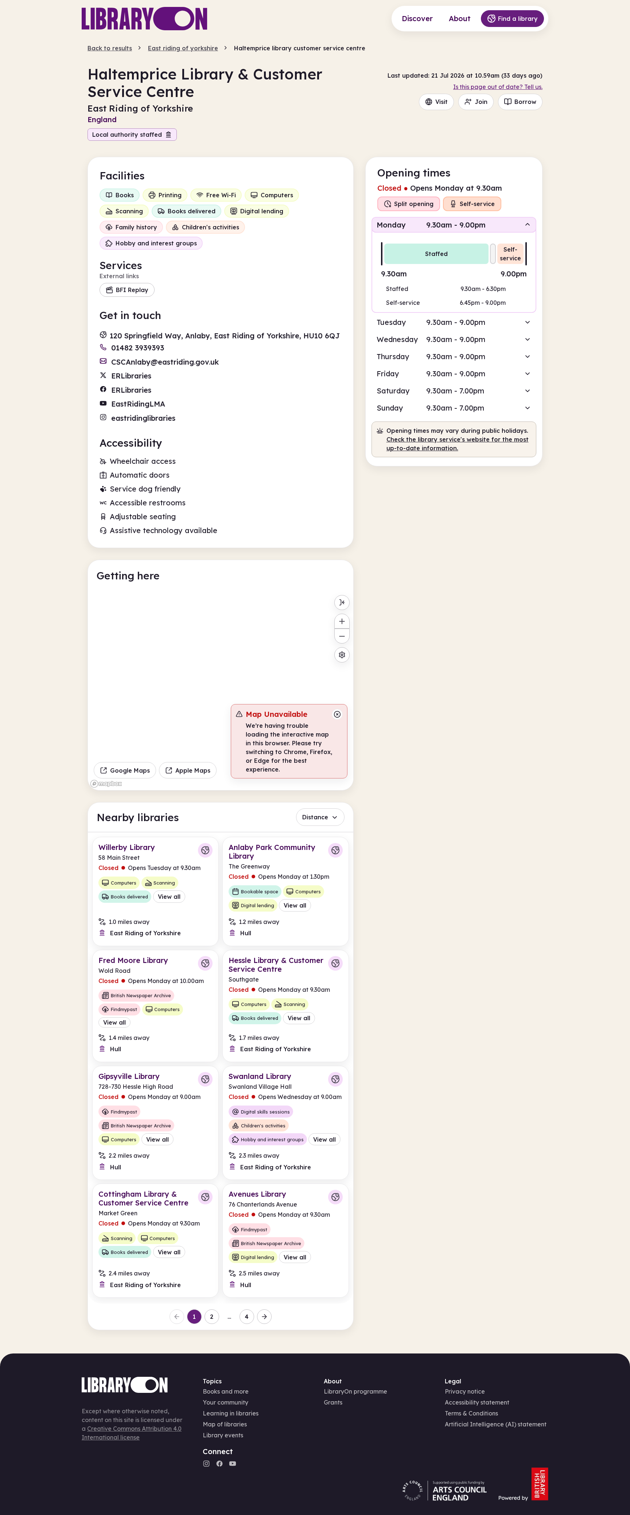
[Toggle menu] (341, 602)
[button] (454, 225)
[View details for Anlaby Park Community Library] (286, 891)
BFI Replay (132, 290)
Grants (333, 1402)
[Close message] (337, 714)
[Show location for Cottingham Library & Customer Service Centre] (205, 1197)
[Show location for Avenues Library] (335, 1197)
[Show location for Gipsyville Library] (205, 1079)
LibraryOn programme (355, 1391)
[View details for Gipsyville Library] (155, 1123)
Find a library (518, 18)
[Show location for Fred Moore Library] (205, 963)
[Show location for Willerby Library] (205, 850)
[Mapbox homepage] (106, 784)
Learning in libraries (230, 1413)
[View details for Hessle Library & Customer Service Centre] (286, 1006)
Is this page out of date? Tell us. (497, 86)
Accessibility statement (477, 1402)
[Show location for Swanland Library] (335, 1079)
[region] (220, 690)
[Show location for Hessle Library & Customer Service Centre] (335, 963)
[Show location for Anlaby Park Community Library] (335, 850)
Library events (223, 1435)
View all (169, 896)
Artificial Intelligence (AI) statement (496, 1424)
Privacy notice (465, 1391)
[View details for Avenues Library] (286, 1240)
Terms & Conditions (471, 1413)
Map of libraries (225, 1424)
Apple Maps (192, 770)
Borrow (525, 101)
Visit (441, 101)
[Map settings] (341, 654)
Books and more (226, 1391)
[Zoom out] (341, 636)
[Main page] (144, 18)
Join (481, 101)
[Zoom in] (341, 621)
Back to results (110, 48)
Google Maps (130, 770)
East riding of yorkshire (183, 48)
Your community (225, 1402)
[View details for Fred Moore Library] (155, 1006)
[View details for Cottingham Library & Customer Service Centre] (155, 1240)
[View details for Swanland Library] (286, 1123)
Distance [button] (315, 817)
